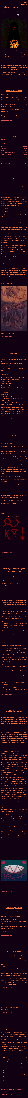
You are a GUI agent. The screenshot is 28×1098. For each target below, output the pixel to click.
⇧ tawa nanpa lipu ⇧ (6, 336)
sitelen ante (24, 4)
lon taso (25, 146)
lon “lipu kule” (20, 886)
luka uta (3, 150)
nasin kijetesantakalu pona (8, 152)
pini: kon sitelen (5, 159)
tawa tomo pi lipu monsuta (10, 2)
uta (1, 146)
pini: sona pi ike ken (6, 157)
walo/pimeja (24, 2)
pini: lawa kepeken (6, 163)
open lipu (3, 139)
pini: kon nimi (4, 161)
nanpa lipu (3, 144)
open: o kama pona (6, 142)
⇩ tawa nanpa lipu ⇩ (6, 120)
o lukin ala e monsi (6, 155)
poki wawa (3, 148)
